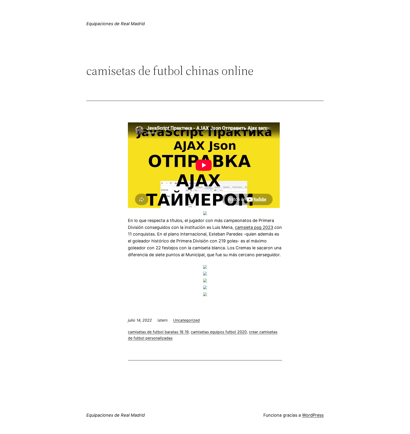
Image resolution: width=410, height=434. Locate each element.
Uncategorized (186, 320)
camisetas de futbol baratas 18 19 (158, 331)
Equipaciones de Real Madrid (115, 23)
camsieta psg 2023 (254, 227)
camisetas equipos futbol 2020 (219, 331)
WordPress (313, 415)
